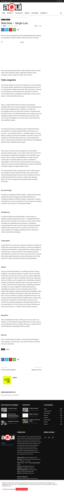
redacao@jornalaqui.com (7, 445)
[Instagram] (59, 1)
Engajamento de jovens (13, 421)
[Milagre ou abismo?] (25, 415)
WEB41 (4, 25)
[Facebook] (57, 1)
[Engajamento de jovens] (4, 423)
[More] (18, 29)
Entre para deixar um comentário (10, 395)
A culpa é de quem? (12, 408)
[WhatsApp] (14, 29)
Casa (2, 17)
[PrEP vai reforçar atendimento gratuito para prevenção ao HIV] (4, 415)
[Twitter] (62, 1)
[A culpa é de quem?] (4, 410)
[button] (61, 13)
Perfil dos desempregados (8, 370)
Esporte (12, 17)
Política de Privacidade (8, 489)
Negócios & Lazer (37, 370)
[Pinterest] (10, 29)
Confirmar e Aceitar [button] (22, 489)
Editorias (7, 17)
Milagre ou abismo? (33, 414)
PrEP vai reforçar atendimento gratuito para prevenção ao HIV (13, 416)
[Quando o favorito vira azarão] (25, 421)
